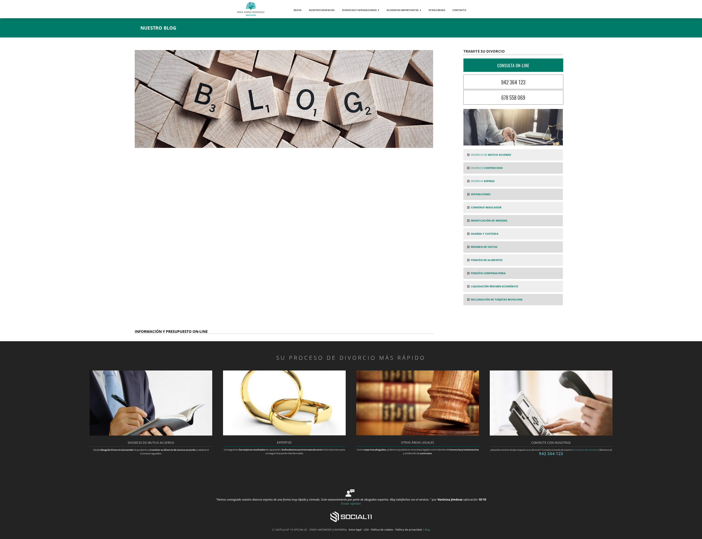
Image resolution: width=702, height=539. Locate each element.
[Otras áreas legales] (417, 434)
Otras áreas (437, 10)
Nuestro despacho (322, 10)
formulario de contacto (585, 449)
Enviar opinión (351, 504)
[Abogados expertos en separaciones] (284, 434)
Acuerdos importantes (403, 10)
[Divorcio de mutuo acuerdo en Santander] (151, 434)
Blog (427, 529)
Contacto (459, 10)
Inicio (298, 10)
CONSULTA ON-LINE (513, 65)
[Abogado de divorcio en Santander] (250, 15)
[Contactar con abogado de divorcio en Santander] (551, 434)
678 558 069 (513, 97)
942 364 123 (513, 82)
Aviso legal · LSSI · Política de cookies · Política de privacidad (385, 529)
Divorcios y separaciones (359, 10)
